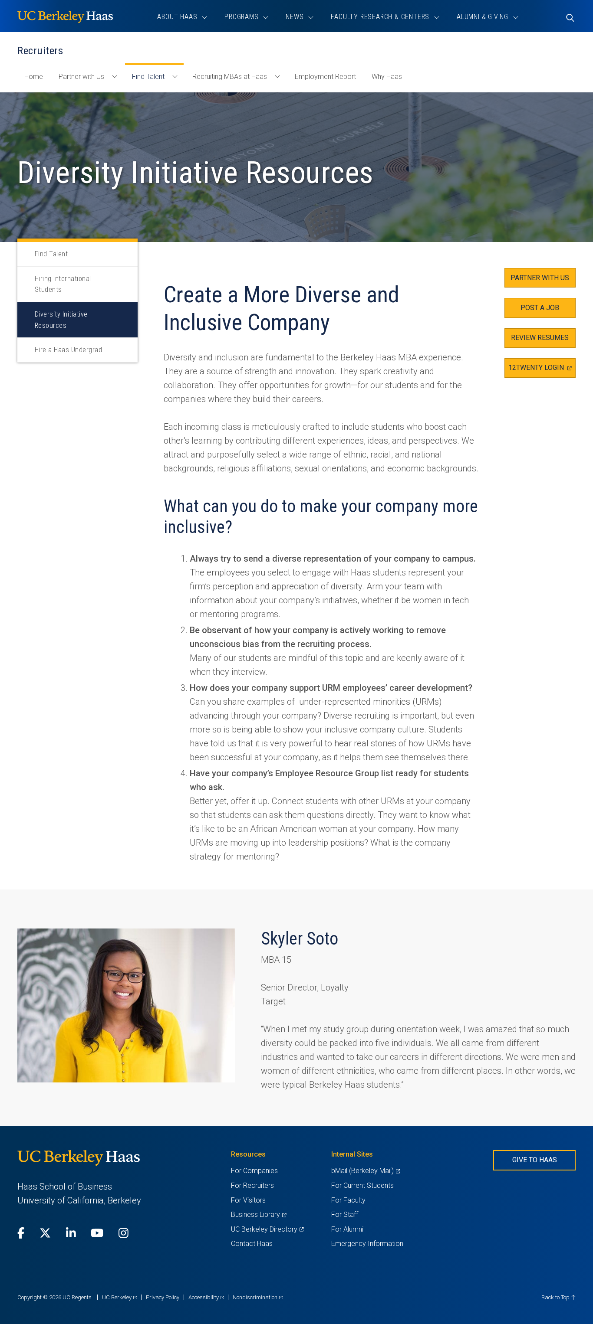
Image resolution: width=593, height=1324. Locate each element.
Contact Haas (252, 1243)
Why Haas (387, 76)
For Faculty (348, 1200)
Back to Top (556, 1297)
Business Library (258, 1214)
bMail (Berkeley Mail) (365, 1171)
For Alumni (347, 1229)
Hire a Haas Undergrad (68, 350)
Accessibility (206, 1297)
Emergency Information (367, 1243)
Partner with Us (81, 76)
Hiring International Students (63, 284)
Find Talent (148, 76)
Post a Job (540, 308)
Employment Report (325, 76)
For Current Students (362, 1185)
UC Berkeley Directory (267, 1229)
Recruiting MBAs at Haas (229, 76)
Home (37, 80)
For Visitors (248, 1200)
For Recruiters (252, 1185)
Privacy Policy (162, 1297)
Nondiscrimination (258, 1297)
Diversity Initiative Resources (61, 320)
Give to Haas (534, 1160)
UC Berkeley (119, 1297)
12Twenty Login (542, 370)
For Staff (344, 1214)
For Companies (254, 1171)
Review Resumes (540, 337)
